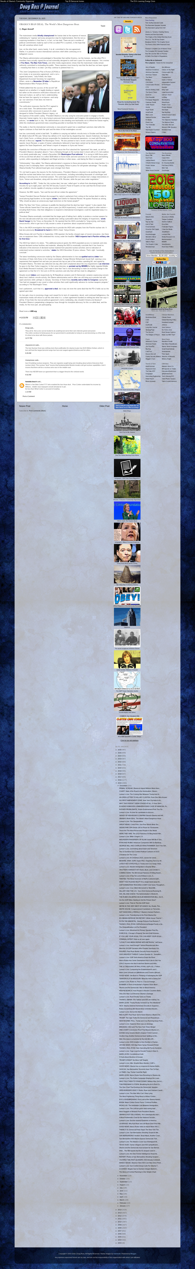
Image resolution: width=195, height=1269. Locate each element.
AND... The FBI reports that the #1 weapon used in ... (138, 1151)
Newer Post (24, 406)
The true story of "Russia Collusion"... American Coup (128, 80)
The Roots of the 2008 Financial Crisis (157, 44)
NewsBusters (166, 244)
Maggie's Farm (150, 359)
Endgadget (149, 373)
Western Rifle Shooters (169, 127)
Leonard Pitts (166, 234)
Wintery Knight (166, 359)
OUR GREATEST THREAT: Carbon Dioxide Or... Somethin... (140, 954)
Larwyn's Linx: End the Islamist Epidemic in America (137, 1120)
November (124, 1176)
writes (54, 199)
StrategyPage (150, 330)
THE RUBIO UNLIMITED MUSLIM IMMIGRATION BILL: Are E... (141, 897)
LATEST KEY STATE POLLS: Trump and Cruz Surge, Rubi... (140, 864)
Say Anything (166, 112)
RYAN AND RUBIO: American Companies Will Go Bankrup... (140, 842)
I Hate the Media (167, 229)
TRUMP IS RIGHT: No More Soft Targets (133, 1060)
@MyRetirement (167, 373)
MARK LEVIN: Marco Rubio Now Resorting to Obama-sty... (140, 1075)
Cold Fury (149, 351)
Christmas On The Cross (128, 855)
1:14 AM (28, 392)
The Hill (148, 127)
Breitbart (148, 80)
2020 (120, 768)
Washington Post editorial (72, 154)
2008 (120, 1228)
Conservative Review (152, 84)
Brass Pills (149, 155)
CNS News (149, 82)
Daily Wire (165, 75)
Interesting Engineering (153, 376)
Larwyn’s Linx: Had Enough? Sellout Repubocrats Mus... (139, 945)
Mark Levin (149, 115)
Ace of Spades (150, 67)
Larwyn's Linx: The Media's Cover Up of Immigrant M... (138, 1142)
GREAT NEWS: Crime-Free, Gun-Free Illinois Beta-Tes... (139, 824)
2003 (120, 1243)
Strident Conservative (169, 115)
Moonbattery (166, 100)
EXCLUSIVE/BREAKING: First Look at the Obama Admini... (140, 1099)
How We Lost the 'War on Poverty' (156, 53)
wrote (31, 121)
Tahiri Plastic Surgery (169, 379)
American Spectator (152, 72)
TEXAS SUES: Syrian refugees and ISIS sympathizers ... (139, 1145)
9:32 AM (28, 375)
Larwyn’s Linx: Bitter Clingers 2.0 (131, 836)
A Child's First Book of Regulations (156, 56)
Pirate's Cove (166, 104)
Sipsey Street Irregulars (169, 346)
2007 (120, 1231)
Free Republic (150, 97)
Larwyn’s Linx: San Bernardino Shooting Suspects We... (139, 1132)
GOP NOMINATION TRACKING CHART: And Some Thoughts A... (142, 885)
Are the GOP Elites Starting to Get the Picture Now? (137, 900)
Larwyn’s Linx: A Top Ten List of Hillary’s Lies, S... (136, 876)
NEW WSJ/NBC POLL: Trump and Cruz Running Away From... (141, 1021)
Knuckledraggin (151, 234)
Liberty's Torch (166, 95)
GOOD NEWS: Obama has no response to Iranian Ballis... (140, 1066)
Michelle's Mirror (151, 237)
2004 (120, 1240)
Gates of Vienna (167, 80)
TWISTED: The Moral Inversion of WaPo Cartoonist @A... (139, 879)
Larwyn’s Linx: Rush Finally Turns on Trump (135, 997)
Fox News (25, 63)
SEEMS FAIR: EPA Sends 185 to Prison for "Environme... (139, 827)
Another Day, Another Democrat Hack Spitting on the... (138, 1036)
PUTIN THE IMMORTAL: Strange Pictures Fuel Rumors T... (140, 921)
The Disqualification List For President (133, 927)
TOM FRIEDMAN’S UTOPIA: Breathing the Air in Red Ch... (140, 1084)
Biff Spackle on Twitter (169, 369)
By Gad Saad (128, 55)
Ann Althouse (166, 67)
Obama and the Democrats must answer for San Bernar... (139, 1148)
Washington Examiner (153, 130)
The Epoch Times (151, 92)
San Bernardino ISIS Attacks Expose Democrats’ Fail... (138, 1139)
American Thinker (151, 75)
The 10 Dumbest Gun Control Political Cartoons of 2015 (139, 851)
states (53, 250)
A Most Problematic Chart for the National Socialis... (137, 1117)
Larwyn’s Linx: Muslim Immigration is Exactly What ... (138, 867)
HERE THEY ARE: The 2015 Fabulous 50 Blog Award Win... (140, 833)
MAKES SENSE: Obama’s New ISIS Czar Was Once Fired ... (140, 1163)
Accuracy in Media (168, 217)
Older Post (104, 406)
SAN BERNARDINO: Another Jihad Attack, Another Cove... (140, 1135)
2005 (120, 1237)
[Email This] (34, 317)
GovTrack (149, 158)
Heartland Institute (168, 322)
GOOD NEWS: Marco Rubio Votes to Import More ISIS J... (139, 1126)
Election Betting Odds (152, 90)
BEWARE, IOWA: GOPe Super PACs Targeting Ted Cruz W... (140, 861)
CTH (147, 87)
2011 (120, 1219)
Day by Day (149, 221)
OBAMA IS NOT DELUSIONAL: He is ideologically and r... (139, 1114)
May (121, 1194)
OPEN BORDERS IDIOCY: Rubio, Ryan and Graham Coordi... (141, 1090)
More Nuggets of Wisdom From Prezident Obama (137, 1111)
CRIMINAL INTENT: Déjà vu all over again (134, 939)
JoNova (164, 325)
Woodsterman (150, 247)
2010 (120, 1222)
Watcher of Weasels (168, 356)
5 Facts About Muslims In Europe (131, 1057)
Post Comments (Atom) (37, 411)
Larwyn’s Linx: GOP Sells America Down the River (137, 957)
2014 (120, 1210)
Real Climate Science (169, 332)
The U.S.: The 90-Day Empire (154, 39)
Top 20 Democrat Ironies (74, 1)
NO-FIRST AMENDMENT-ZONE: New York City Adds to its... (140, 800)
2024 (120, 756)
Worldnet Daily (166, 130)
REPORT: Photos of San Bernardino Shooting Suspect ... (139, 1157)
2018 (120, 774)
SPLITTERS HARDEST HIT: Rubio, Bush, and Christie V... (140, 870)
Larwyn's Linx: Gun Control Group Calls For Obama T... (139, 1166)
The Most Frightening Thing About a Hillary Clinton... (138, 1096)
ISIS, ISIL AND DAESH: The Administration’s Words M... (139, 894)
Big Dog (148, 349)
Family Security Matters (153, 356)
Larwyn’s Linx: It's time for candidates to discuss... (137, 812)
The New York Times (38, 63)
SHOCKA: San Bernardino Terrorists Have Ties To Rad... (139, 1069)
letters (33, 275)
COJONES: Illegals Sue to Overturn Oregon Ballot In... (138, 1169)
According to (24, 183)
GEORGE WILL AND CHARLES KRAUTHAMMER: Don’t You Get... (143, 846)
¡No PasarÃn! (150, 346)
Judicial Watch (150, 160)
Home (65, 406)
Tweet (103, 26)
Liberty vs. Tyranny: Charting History (157, 32)
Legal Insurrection (167, 92)
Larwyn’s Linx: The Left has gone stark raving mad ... (138, 1108)
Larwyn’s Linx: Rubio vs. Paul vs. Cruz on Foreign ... (138, 981)
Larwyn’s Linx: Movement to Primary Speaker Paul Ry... (139, 930)
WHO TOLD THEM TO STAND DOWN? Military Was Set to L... (141, 1081)
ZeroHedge (165, 170)
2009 (120, 1225)
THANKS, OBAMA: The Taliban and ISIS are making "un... (140, 1000)
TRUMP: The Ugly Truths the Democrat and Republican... (139, 1018)
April (121, 1197)
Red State (165, 110)
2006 (120, 1234)
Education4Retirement (169, 371)
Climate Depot (166, 317)
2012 (120, 1216)
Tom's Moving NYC (168, 376)
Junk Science (166, 327)
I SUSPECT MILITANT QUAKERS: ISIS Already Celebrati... (140, 1160)
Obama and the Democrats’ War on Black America (137, 987)
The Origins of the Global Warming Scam (158, 37)
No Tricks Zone (167, 330)
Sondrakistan (166, 351)
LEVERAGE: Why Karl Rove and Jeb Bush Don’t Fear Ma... (140, 1123)
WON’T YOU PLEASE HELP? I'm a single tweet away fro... (140, 882)
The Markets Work (168, 122)
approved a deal (51, 289)
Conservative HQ (167, 72)
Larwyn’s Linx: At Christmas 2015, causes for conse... (138, 858)
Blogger (133, 1254)
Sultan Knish (166, 117)
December (124, 785)
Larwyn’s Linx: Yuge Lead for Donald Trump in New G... (139, 1051)
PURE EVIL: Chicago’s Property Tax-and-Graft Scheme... (139, 933)
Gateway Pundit (151, 102)
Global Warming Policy (169, 320)
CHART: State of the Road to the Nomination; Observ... (138, 791)
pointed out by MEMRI (78, 266)
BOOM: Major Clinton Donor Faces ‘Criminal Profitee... (138, 1102)
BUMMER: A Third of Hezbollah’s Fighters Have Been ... (139, 984)
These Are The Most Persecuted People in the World (138, 830)
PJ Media (149, 120)
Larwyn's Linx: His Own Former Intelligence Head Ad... (138, 1154)
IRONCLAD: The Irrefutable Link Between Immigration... (139, 1105)
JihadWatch (165, 232)
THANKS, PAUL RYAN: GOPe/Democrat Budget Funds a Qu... (141, 924)
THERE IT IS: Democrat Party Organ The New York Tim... (139, 1130)
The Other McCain (168, 124)
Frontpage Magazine (152, 100)
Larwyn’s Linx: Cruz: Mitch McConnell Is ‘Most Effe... (138, 888)
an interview (104, 264)
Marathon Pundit (167, 341)
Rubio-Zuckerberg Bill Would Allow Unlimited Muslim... (138, 1009)
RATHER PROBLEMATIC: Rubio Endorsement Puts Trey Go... (141, 809)
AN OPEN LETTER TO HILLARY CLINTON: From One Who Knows (143, 797)
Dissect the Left (151, 354)
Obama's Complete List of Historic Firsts (158, 48)
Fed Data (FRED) (167, 165)
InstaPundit (149, 112)
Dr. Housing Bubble (168, 163)
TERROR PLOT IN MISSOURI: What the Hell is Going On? (140, 978)
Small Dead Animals (168, 349)
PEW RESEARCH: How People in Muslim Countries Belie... (140, 991)
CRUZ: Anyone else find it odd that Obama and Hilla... (138, 963)
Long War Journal (151, 327)
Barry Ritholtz (166, 155)
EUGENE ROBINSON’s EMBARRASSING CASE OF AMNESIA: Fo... (143, 806)
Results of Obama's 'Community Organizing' (17, 1)
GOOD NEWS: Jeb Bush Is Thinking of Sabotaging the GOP (140, 975)
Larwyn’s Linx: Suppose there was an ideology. (136, 1024)
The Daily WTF (150, 371)
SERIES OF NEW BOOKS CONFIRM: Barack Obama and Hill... (141, 815)
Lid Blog (164, 97)
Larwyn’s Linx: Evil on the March (130, 1012)
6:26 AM (28, 353)
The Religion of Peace (153, 335)
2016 (120, 780)
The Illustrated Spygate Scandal (155, 25)
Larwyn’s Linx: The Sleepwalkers (131, 821)
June (122, 1191)
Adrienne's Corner (151, 341)
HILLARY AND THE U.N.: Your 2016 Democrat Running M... (140, 891)
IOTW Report (166, 84)
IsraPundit (149, 325)
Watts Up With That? (168, 335)
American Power (151, 344)
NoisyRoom (165, 102)
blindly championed (46, 36)
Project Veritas (150, 165)
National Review (151, 117)
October (123, 1179)
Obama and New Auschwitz (154, 34)
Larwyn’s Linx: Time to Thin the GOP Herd (134, 903)
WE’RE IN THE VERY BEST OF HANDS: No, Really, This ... (140, 906)
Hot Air (148, 107)
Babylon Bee (150, 217)
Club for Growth (167, 160)
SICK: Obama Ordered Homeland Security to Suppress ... (139, 1006)
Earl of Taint (149, 224)
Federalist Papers (167, 227)
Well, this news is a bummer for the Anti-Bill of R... (137, 1039)
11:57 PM (28, 338)
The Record (149, 332)
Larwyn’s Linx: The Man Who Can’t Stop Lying (135, 1093)
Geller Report (150, 104)
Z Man (164, 132)
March (122, 1200)
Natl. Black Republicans (169, 344)
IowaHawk (149, 232)
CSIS (147, 320)
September (124, 1182)
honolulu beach (31, 381)
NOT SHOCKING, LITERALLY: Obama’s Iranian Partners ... (140, 912)
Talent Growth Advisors (169, 381)
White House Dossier (152, 170)
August (122, 1185)
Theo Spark (165, 354)
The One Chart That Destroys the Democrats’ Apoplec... (139, 1087)
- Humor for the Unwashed (159, 63)
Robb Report (150, 379)
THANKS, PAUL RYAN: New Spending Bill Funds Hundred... (140, 1048)
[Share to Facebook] (41, 317)
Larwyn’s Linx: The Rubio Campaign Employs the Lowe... (139, 1078)
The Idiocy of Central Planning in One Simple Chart (137, 1172)
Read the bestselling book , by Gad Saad (128, 103)
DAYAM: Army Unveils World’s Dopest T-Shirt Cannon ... (139, 1033)
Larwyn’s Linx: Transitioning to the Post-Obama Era (137, 915)
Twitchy (148, 168)
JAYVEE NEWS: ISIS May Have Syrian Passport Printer (139, 1045)
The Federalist (150, 124)
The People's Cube (152, 244)
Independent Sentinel (168, 82)
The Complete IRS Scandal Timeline (156, 51)
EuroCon (148, 95)
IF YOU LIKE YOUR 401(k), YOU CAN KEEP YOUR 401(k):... (141, 936)
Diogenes (149, 219)
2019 (120, 771)
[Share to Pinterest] (44, 317)
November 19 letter (41, 81)
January (123, 1206)
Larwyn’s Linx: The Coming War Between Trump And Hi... (139, 794)
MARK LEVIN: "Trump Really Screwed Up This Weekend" (140, 1003)
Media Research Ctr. (168, 237)
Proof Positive (150, 239)
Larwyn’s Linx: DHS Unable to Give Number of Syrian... (139, 1042)
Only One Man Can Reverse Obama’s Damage (136, 994)
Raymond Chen (151, 369)
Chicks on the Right (168, 69)
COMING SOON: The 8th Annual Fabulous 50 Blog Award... (140, 873)
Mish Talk (165, 168)
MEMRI (164, 242)
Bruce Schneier (151, 381)
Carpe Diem (166, 158)
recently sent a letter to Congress (84, 280)
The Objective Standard (169, 120)
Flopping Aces (166, 77)
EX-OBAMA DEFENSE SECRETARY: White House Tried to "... (141, 918)
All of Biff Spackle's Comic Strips (129, 736)
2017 (120, 777)
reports (38, 141)
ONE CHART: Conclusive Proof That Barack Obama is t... (139, 1030)
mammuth (117, 1254)
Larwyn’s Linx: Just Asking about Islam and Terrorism (138, 849)
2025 (120, 753)
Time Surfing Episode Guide (154, 23)
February (123, 1203)
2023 (120, 759)
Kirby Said (165, 90)
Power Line (149, 122)
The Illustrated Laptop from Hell (155, 28)
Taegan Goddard (167, 219)
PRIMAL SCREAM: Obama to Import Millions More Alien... (140, 788)
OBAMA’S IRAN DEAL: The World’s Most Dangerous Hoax (140, 818)
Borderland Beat (151, 317)
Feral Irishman (150, 227)
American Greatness (152, 69)
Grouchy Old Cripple (152, 229)
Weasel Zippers (151, 132)
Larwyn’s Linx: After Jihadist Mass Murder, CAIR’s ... (137, 1063)
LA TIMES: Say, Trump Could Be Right (133, 1072)
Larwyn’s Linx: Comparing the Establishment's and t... (138, 969)
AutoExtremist (150, 366)
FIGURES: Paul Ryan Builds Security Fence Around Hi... (139, 951)
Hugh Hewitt (149, 110)
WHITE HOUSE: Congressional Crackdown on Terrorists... (140, 909)
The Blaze (149, 77)
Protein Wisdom (167, 107)
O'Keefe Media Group (153, 163)
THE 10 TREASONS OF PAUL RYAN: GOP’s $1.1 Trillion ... (140, 966)
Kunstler (164, 87)
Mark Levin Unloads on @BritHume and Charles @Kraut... (140, 972)
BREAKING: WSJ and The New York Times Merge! (137, 1027)
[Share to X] (39, 317)
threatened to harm (42, 230)
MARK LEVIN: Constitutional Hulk (131, 1054)
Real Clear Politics (168, 247)
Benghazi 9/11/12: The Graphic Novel (157, 42)
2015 (120, 783)
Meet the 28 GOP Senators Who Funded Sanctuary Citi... (139, 948)
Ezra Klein (165, 224)
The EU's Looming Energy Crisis (142, 1)
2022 (120, 762)
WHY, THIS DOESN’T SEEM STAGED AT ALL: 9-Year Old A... (140, 803)
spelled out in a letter (90, 257)
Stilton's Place (150, 242)
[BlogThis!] (36, 317)
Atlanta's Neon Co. (168, 366)
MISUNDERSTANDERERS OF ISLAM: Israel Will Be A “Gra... (141, 839)
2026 (120, 750)
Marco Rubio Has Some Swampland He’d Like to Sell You (140, 960)
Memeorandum (167, 239)
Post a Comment (29, 396)
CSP (147, 322)
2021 (120, 765)
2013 (120, 1213)
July (121, 1188)
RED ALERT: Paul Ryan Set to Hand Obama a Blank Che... (140, 1015)
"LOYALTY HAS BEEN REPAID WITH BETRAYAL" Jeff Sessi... (141, 942)
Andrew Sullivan (167, 221)
